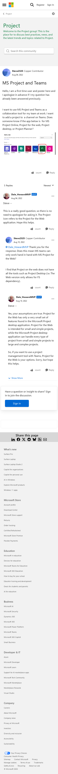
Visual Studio (9, 693)
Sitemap (7, 759)
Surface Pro (8, 454)
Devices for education (12, 560)
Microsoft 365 (9, 621)
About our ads (34, 766)
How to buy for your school (14, 576)
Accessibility (9, 738)
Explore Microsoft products (14, 485)
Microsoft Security (11, 611)
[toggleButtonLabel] (53, 13)
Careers (7, 708)
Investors (7, 728)
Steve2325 (17, 70)
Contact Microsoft (21, 759)
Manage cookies (10, 762)
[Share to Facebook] (18, 439)
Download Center (11, 510)
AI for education (10, 591)
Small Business (9, 642)
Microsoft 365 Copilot (12, 637)
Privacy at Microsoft (11, 723)
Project (9, 13)
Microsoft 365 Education (13, 571)
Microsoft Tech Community (14, 677)
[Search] (32, 5)
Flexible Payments (11, 541)
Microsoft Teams (10, 632)
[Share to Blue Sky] (34, 439)
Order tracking (9, 525)
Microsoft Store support (13, 515)
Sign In (50, 4)
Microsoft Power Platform (14, 627)
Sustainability (9, 744)
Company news (10, 718)
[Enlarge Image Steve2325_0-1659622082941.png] (29, 143)
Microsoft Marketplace (13, 683)
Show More (17, 377)
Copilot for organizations (13, 469)
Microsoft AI (8, 606)
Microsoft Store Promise (13, 535)
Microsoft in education (12, 555)
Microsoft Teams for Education (15, 566)
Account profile (10, 505)
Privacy (35, 759)
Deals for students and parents (16, 586)
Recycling (21, 766)
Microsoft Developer (12, 662)
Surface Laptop (9, 459)
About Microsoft (10, 713)
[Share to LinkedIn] (13, 439)
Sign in (17, 403)
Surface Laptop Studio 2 (13, 464)
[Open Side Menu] (4, 4)
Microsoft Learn (10, 667)
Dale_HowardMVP (21, 194)
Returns (7, 520)
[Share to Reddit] (29, 439)
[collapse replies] (29, 192)
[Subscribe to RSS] (39, 439)
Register (40, 4)
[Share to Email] (45, 439)
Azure (6, 657)
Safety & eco (9, 766)
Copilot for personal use (13, 474)
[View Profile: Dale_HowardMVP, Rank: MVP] (6, 196)
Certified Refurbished (12, 530)
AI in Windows (9, 480)
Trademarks (38, 762)
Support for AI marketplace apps (16, 672)
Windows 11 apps (11, 490)
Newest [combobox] (49, 185)
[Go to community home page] (11, 4)
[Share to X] (23, 439)
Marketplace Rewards (12, 688)
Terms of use (25, 762)
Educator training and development (17, 581)
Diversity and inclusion (13, 733)
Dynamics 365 (9, 616)
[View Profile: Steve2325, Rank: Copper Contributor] (6, 73)
